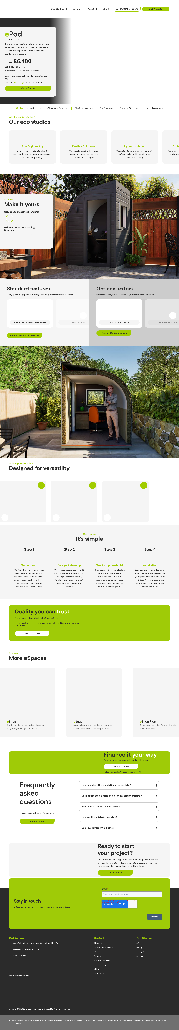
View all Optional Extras (114, 333)
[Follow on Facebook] (85, 999)
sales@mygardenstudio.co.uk (26, 949)
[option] (32, 147)
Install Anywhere (153, 108)
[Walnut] (25, 236)
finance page (18, 82)
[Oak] (17, 236)
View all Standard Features (24, 335)
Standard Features (58, 108)
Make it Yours (33, 108)
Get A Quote (155, 9)
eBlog (106, 9)
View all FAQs (37, 821)
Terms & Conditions (103, 960)
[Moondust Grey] (25, 218)
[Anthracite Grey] (9, 218)
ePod (138, 943)
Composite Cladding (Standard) (21, 212)
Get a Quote (28, 88)
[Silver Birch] (33, 236)
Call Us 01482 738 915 (127, 9)
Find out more (32, 633)
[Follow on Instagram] (76, 999)
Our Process (106, 108)
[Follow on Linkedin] (93, 999)
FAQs (96, 952)
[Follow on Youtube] (102, 999)
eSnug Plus (148, 722)
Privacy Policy (100, 965)
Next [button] (171, 121)
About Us (98, 943)
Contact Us (99, 956)
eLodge (139, 956)
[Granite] (42, 236)
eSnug (11, 722)
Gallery (76, 9)
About (91, 9)
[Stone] (9, 236)
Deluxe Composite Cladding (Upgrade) (19, 229)
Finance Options (128, 108)
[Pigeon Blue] (17, 218)
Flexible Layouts (84, 108)
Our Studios (57, 9)
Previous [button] (164, 121)
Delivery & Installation (103, 947)
